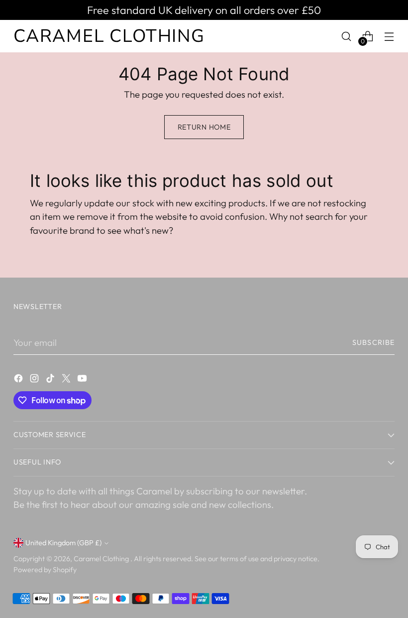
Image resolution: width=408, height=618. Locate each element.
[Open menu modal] (389, 36)
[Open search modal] (346, 36)
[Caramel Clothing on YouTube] (83, 380)
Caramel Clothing (102, 558)
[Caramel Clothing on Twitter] (67, 380)
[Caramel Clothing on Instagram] (35, 380)
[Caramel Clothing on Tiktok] (51, 380)
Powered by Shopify (45, 569)
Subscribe (373, 342)
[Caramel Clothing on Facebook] (19, 380)
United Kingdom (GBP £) (63, 542)
